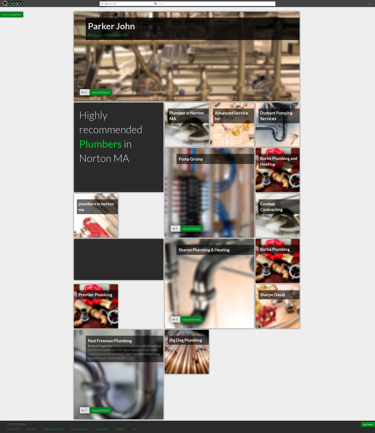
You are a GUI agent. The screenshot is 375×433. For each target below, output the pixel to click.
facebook (13, 429)
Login (370, 3)
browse (120, 429)
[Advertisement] (118, 259)
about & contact (53, 429)
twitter (31, 429)
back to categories (11, 14)
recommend (101, 92)
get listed (102, 429)
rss (135, 429)
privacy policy (79, 429)
